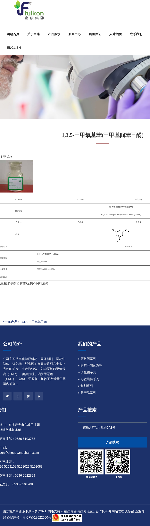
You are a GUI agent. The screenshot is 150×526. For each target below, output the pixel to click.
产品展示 (54, 34)
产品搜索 (112, 442)
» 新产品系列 (87, 392)
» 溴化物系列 (87, 372)
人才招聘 (115, 34)
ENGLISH (14, 47)
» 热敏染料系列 (88, 379)
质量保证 (95, 34)
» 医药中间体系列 (90, 365)
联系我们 (136, 34)
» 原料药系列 (87, 358)
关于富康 (33, 34)
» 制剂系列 (85, 386)
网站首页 (13, 34)
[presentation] (8, 63)
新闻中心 (74, 34)
